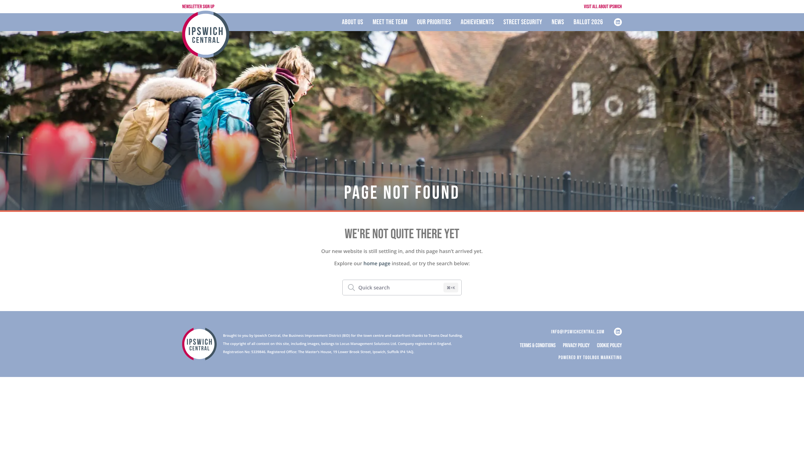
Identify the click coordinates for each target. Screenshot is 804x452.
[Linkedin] (618, 22)
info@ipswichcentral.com (578, 332)
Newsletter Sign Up (198, 7)
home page (376, 263)
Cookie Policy (609, 346)
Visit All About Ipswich (603, 7)
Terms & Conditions (538, 346)
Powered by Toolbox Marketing (590, 358)
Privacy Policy (576, 346)
